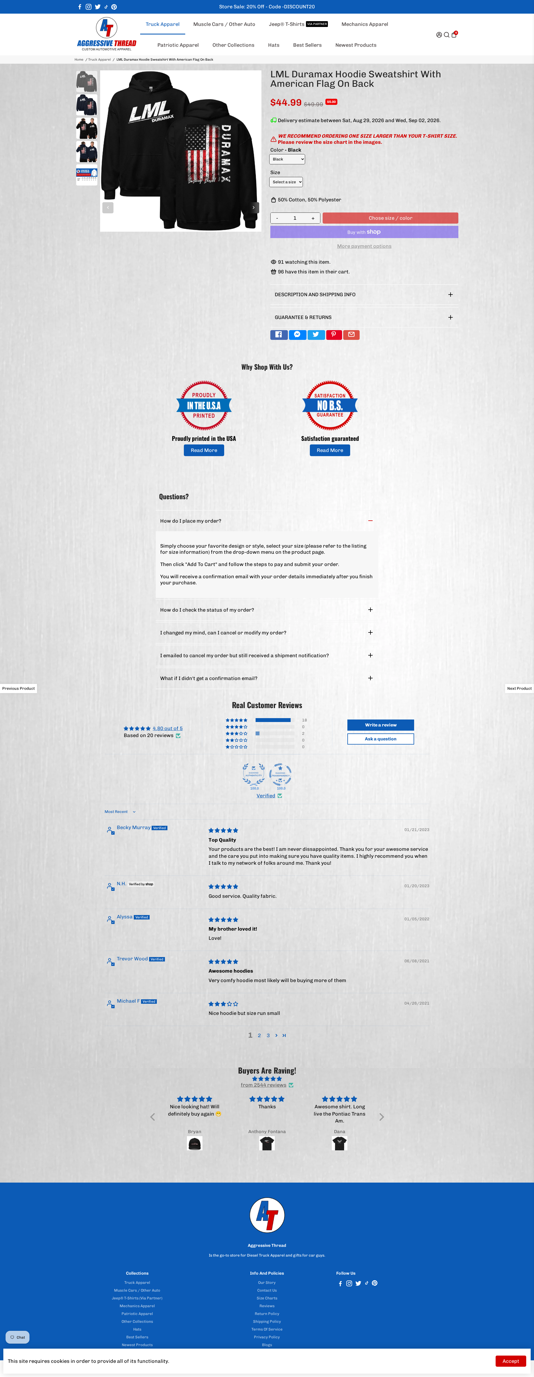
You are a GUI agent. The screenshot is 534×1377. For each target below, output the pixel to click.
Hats (274, 45)
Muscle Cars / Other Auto (224, 24)
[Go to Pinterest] (114, 7)
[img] (223, 830)
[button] (237, 720)
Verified (266, 796)
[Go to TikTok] (106, 7)
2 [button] (259, 1035)
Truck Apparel (163, 24)
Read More (204, 450)
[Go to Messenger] (297, 335)
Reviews (267, 1306)
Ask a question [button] (381, 738)
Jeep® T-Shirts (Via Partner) (137, 1298)
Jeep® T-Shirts (298, 24)
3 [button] (268, 1035)
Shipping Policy (267, 1321)
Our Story (267, 1282)
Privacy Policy (267, 1337)
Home (79, 59)
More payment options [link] (364, 246)
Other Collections (233, 45)
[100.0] (254, 774)
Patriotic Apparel (178, 45)
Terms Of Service (267, 1329)
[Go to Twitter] (97, 7)
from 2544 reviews (263, 1085)
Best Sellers (307, 45)
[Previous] (107, 207)
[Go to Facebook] (80, 7)
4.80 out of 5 (168, 728)
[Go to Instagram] (88, 7)
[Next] (253, 207)
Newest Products (356, 45)
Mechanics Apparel (365, 24)
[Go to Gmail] (351, 335)
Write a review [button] (381, 725)
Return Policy (267, 1313)
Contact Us (267, 1290)
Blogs (267, 1345)
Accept (511, 1361)
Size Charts (267, 1298)
